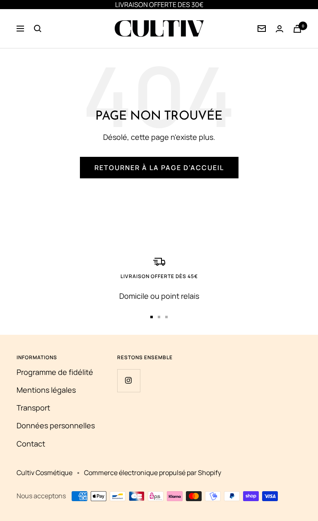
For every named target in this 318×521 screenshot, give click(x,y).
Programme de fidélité (55, 372)
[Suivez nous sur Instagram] (128, 380)
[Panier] (297, 29)
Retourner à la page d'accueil (159, 167)
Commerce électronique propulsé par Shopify (152, 472)
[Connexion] (262, 28)
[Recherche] (37, 28)
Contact (31, 444)
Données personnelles (56, 425)
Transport (33, 408)
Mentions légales (46, 390)
